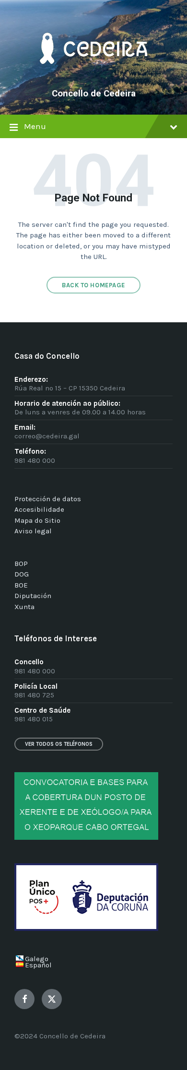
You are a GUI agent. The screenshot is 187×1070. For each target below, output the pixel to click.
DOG (21, 574)
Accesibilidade (39, 509)
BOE (21, 585)
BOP (21, 563)
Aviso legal (33, 531)
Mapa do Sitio (37, 520)
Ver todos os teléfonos (59, 744)
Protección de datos (47, 498)
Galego (36, 958)
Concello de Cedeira (94, 93)
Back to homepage (93, 285)
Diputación (32, 595)
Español (38, 965)
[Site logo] (93, 77)
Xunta (24, 606)
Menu (35, 126)
